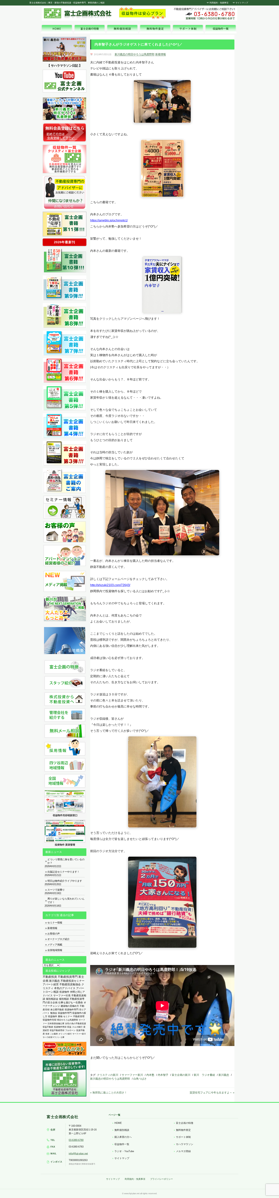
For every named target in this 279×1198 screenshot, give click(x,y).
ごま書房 (54, 1034)
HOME (118, 1123)
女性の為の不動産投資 (75, 1023)
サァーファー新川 (132, 1074)
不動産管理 (78, 1016)
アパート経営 (51, 984)
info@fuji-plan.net (78, 1153)
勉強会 (53, 1013)
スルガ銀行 (77, 1027)
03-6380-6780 (76, 1140)
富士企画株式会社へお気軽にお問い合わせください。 (204, 13)
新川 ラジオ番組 (204, 1074)
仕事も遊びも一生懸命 (70, 1002)
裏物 (60, 1016)
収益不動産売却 (57, 1030)
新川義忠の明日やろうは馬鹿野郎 (134, 54)
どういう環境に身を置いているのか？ (65, 861)
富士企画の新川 (181, 1074)
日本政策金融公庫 (56, 1023)
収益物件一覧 (121, 1144)
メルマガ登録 (183, 1151)
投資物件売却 (60, 1027)
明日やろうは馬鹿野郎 (67, 1020)
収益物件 (52, 1016)
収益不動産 (48, 1027)
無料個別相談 (121, 1130)
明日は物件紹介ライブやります (64, 880)
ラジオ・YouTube (124, 1151)
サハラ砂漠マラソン (51, 1037)
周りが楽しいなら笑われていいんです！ (65, 900)
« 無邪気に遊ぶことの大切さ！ (108, 1092)
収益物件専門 (65, 1013)
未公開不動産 (57, 1009)
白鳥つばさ (140, 1078)
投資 (47, 1034)
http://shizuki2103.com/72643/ (110, 585)
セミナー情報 (54, 922)
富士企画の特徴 (184, 1123)
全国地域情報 (54, 950)
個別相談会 (52, 998)
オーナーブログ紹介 (58, 939)
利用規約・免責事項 (218, 3)
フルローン (70, 1030)
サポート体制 (183, 1137)
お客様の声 (53, 933)
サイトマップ (241, 3)
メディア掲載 (54, 944)
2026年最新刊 (64, 242)
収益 (69, 1027)
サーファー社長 (62, 995)
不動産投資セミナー (72, 980)
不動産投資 (50, 976)
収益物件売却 (49, 1020)
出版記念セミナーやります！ (63, 871)
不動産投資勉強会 (70, 984)
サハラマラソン (184, 1144)
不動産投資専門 (68, 976)
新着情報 (160, 54)
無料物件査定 (183, 1130)
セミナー (67, 1016)
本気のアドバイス (64, 988)
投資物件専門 (71, 1009)
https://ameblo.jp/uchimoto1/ (109, 220)
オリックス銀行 (65, 1034)
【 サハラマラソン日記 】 (64, 65)
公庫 (62, 1037)
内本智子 (163, 1074)
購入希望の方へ (123, 1137)
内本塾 (150, 1074)
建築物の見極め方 (70, 1006)
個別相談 (64, 998)
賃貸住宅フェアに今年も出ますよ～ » (212, 1092)
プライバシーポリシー (161, 1179)
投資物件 (64, 991)
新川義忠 (223, 1074)
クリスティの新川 (107, 1074)
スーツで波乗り (56, 889)
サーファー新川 (79, 1034)
